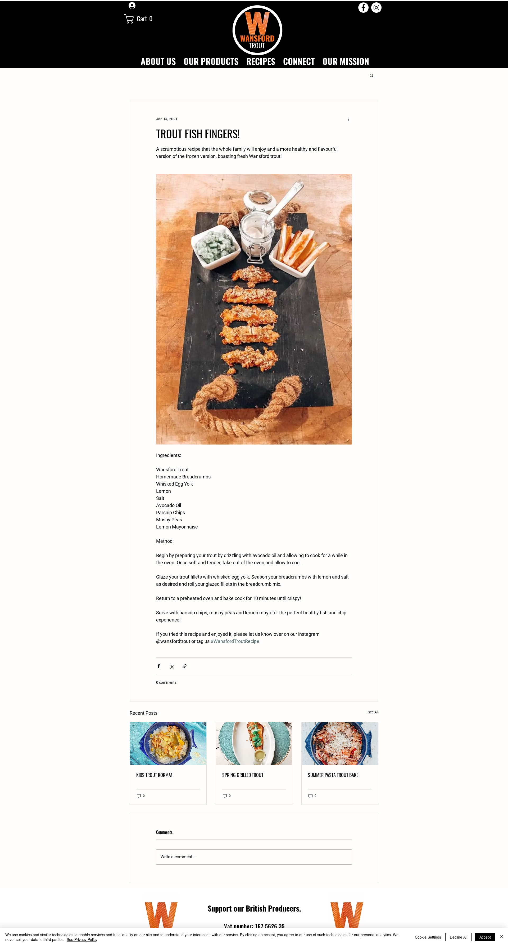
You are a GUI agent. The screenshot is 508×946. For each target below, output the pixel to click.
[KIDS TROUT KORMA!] (168, 743)
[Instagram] (376, 7)
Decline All (458, 937)
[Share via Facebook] (158, 666)
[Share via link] (184, 666)
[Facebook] (363, 7)
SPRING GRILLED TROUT (242, 774)
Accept (485, 937)
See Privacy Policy (82, 939)
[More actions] (349, 119)
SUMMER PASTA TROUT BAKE (333, 774)
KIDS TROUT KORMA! (154, 774)
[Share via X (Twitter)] (171, 666)
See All (373, 712)
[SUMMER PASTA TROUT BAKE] (340, 743)
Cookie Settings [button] (428, 937)
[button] (142, 19)
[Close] (501, 937)
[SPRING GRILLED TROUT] (254, 743)
